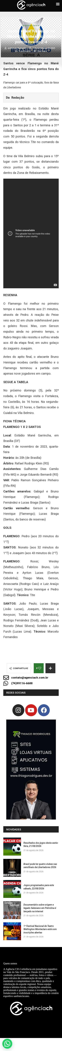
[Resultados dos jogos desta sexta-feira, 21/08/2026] (12, 846)
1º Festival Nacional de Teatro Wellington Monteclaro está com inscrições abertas (40, 929)
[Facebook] (44, 710)
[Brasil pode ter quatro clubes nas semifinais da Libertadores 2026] (12, 868)
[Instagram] (18, 710)
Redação (22, 48)
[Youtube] (31, 710)
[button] (7, 1044)
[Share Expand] (50, 668)
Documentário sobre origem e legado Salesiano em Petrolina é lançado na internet (39, 908)
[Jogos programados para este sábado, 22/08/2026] (12, 889)
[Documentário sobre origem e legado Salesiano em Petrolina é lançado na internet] (12, 910)
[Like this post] (39, 668)
